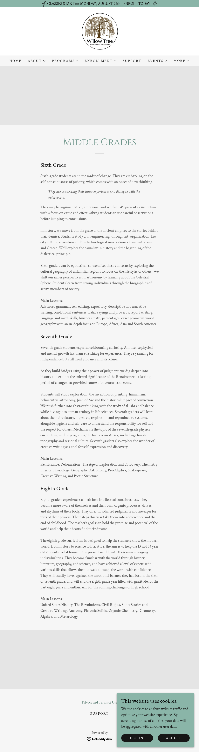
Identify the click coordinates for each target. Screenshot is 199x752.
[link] (99, 31)
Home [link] (15, 61)
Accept (174, 738)
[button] (37, 61)
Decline (137, 738)
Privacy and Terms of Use (99, 702)
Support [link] (132, 61)
